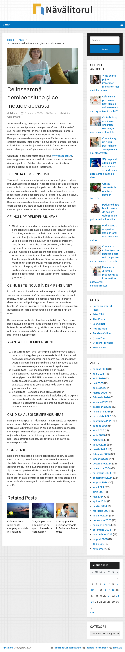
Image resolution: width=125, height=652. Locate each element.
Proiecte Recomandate (97, 648)
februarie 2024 (101, 510)
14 (109, 589)
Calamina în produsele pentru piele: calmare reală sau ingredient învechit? (104, 104)
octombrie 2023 (102, 529)
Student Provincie (103, 342)
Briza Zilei (98, 314)
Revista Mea (100, 328)
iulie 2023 (98, 544)
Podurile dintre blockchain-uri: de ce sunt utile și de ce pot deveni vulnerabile (104, 212)
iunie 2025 (99, 435)
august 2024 (100, 482)
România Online (102, 333)
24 (92, 601)
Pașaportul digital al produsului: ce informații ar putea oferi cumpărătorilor (104, 276)
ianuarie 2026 (100, 402)
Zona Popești (100, 347)
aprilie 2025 (99, 444)
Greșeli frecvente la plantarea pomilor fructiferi (103, 191)
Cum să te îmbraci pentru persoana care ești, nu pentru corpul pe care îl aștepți (104, 254)
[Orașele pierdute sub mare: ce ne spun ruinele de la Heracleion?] (43, 510)
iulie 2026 (98, 373)
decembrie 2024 (102, 463)
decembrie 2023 (102, 520)
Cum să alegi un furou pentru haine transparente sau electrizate (103, 145)
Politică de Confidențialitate (67, 648)
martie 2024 (100, 506)
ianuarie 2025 (100, 458)
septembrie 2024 (102, 477)
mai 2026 (98, 383)
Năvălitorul (7, 648)
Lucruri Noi (99, 323)
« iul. (92, 612)
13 (104, 589)
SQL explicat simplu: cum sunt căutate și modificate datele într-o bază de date (103, 168)
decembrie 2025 (102, 406)
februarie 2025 (101, 454)
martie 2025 (100, 449)
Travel (53, 113)
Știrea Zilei (99, 338)
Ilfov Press (99, 319)
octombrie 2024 (102, 473)
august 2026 (100, 369)
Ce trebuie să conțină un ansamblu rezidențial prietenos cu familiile (103, 125)
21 (109, 595)
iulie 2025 (98, 430)
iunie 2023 (99, 548)
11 (96, 589)
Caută (105, 49)
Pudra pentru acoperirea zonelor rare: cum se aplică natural (104, 233)
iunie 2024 (99, 492)
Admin (13, 113)
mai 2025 (98, 440)
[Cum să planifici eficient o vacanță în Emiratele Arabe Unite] (67, 510)
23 (117, 595)
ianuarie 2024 (101, 515)
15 (113, 589)
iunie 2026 (99, 378)
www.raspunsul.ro (62, 155)
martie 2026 (100, 392)
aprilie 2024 (100, 501)
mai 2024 (98, 496)
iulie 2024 (98, 487)
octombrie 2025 (102, 416)
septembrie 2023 (102, 534)
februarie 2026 (101, 397)
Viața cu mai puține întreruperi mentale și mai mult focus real (104, 83)
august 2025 (100, 425)
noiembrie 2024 (102, 468)
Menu (6, 24)
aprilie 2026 (99, 388)
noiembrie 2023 (102, 525)
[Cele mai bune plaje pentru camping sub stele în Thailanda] (18, 510)
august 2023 (100, 539)
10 (92, 589)
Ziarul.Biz (117, 648)
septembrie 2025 (102, 421)
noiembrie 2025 (102, 411)
